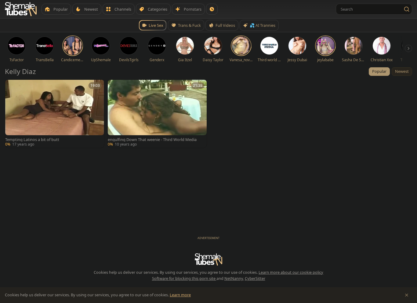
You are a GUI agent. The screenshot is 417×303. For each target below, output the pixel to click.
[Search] (406, 9)
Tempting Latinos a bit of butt (32, 140)
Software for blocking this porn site (184, 278)
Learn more (180, 295)
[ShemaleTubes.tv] (21, 9)
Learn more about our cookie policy (291, 272)
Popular (379, 71)
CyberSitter (255, 278)
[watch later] (12, 86)
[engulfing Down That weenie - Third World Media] (157, 114)
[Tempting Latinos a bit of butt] (54, 114)
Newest (402, 71)
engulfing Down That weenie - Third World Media (152, 140)
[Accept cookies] (406, 295)
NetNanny (233, 278)
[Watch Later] (212, 9)
